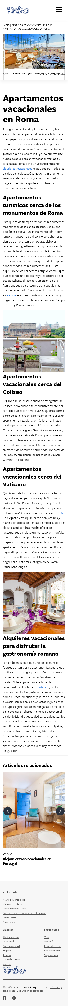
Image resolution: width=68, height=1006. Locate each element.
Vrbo (46, 937)
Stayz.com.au (51, 955)
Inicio (6, 25)
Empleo (7, 950)
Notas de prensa (11, 959)
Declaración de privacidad (30, 990)
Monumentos (11, 74)
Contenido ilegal (11, 946)
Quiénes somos (11, 937)
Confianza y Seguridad (14, 908)
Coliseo (27, 74)
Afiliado (7, 955)
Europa (47, 25)
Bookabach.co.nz (52, 950)
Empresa (8, 930)
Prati (60, 513)
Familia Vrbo (51, 930)
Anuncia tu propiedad (14, 900)
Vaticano (41, 74)
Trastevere (42, 687)
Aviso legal (8, 941)
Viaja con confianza (12, 904)
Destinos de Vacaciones (26, 25)
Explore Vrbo (10, 892)
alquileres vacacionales (17, 168)
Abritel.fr (49, 941)
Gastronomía (56, 74)
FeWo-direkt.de (52, 946)
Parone (11, 295)
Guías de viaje (10, 922)
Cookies (7, 964)
